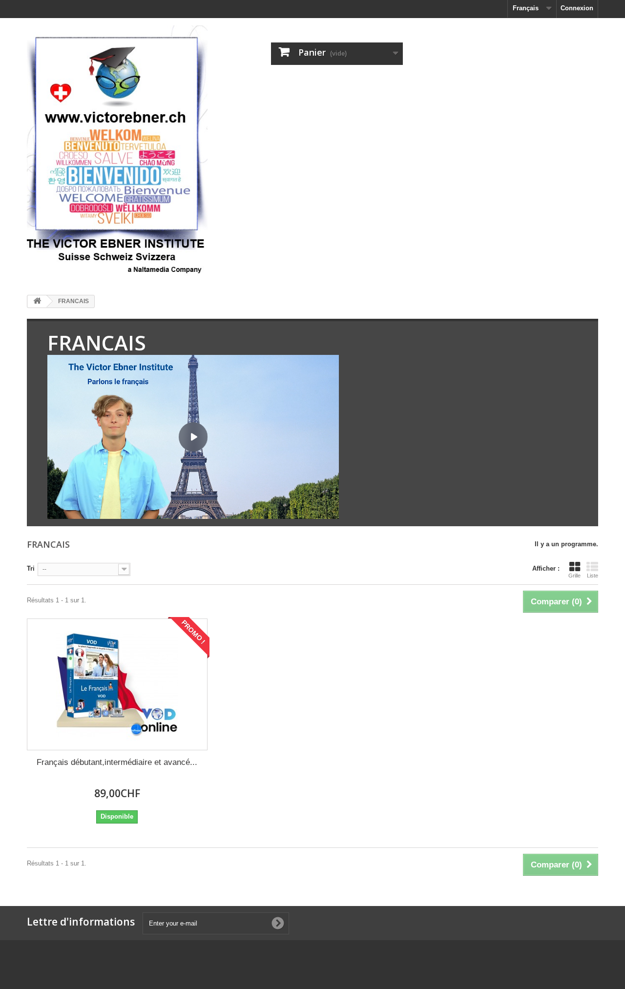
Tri (31, 568)
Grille (574, 575)
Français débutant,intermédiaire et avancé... (117, 762)
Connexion (577, 8)
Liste (592, 575)
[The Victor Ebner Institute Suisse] (117, 152)
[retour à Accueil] (37, 301)
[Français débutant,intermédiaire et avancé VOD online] (117, 684)
